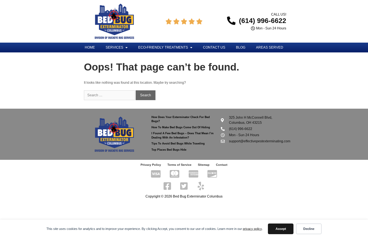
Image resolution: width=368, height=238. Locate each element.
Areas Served (269, 47)
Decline (308, 229)
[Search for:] (110, 95)
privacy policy (252, 229)
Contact (221, 164)
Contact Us (214, 47)
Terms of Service (179, 164)
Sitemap (204, 164)
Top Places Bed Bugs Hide (168, 149)
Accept (281, 229)
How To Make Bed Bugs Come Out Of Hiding (180, 127)
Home (90, 47)
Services (114, 47)
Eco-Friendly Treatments (163, 47)
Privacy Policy (151, 164)
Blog (240, 47)
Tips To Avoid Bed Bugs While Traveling (178, 143)
